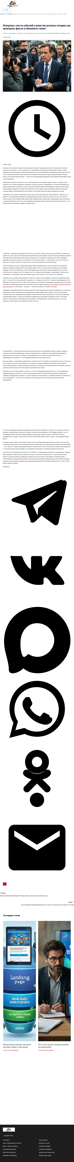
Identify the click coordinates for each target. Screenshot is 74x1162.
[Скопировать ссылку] (4, 884)
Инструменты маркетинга (9, 1149)
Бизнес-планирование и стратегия (12, 1143)
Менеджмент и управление (10, 1155)
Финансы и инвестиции (45, 1155)
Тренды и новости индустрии (46, 1152)
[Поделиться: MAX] (37, 674)
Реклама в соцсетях (44, 1143)
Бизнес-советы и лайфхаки (10, 1146)
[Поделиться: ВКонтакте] (37, 605)
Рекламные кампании (44, 1146)
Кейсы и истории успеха (9, 1152)
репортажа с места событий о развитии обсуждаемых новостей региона (22, 461)
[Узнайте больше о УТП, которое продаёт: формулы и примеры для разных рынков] (54, 1041)
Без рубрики (15, 1050)
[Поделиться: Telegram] (37, 536)
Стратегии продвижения (45, 1149)
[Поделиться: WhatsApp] (37, 743)
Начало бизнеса (43, 1140)
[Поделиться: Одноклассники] (37, 812)
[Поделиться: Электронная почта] (37, 881)
